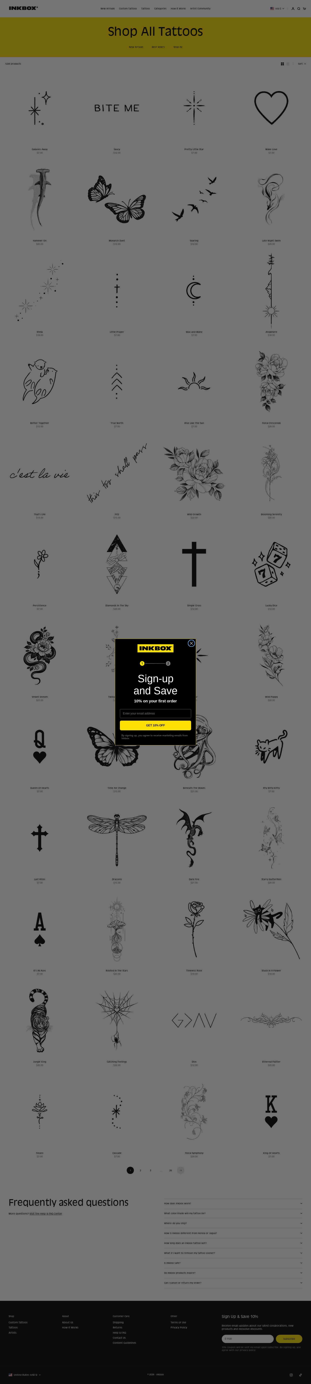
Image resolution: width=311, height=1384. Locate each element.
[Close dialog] (191, 643)
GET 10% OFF (155, 725)
